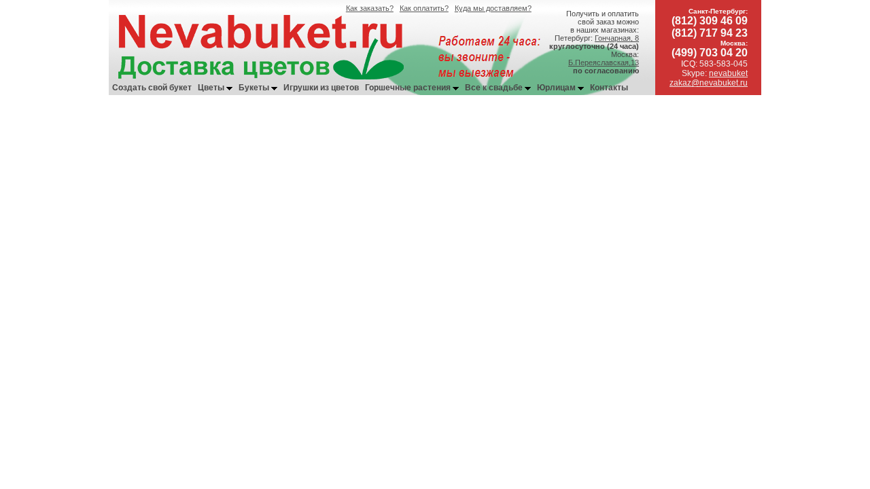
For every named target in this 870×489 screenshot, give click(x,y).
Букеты (255, 87)
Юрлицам (557, 87)
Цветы (212, 87)
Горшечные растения (409, 87)
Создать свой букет (152, 87)
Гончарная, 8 (617, 38)
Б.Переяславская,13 (603, 62)
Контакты (609, 87)
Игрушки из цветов (321, 87)
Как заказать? (370, 8)
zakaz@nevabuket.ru (708, 83)
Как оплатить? (424, 8)
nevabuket (728, 73)
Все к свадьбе (495, 87)
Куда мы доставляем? (493, 8)
